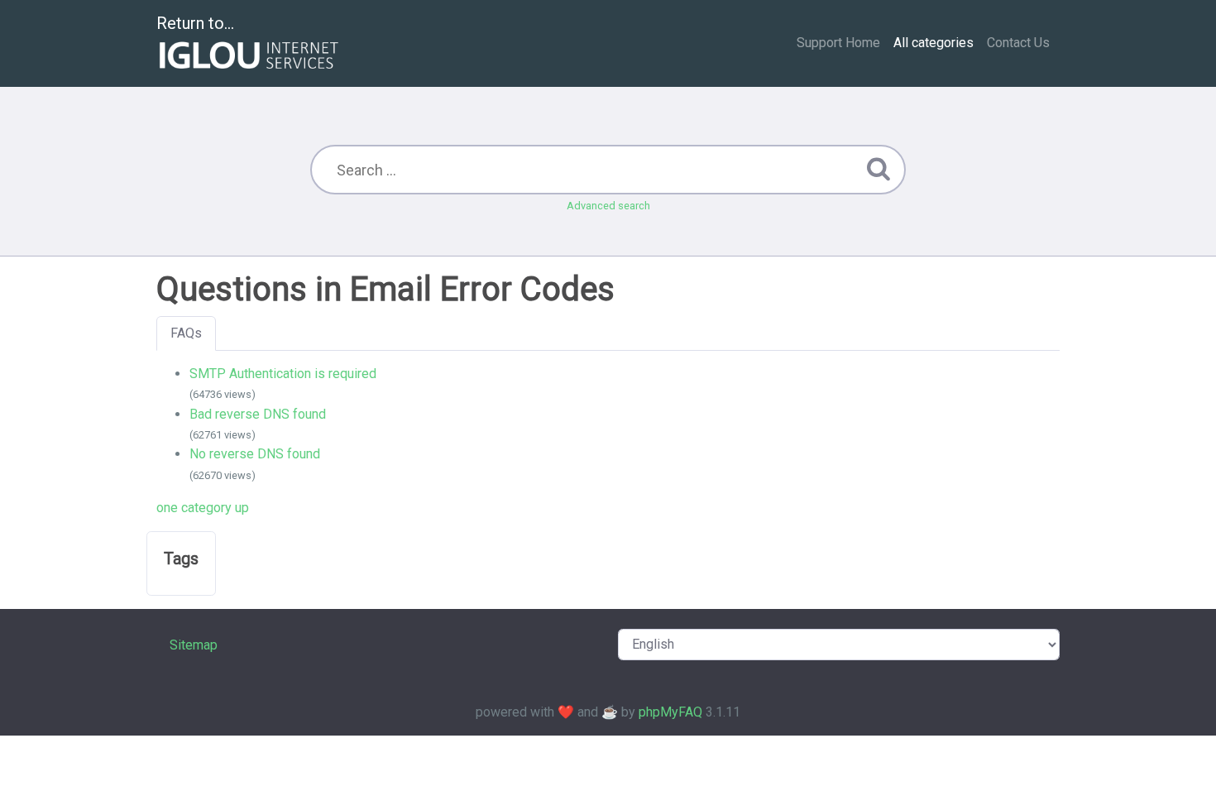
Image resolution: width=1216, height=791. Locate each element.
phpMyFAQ (670, 712)
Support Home (838, 42)
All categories (933, 42)
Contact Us (1018, 42)
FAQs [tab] (186, 333)
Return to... (195, 23)
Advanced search (608, 205)
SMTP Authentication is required (282, 373)
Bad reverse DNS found (257, 414)
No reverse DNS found (254, 454)
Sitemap (194, 645)
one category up (202, 507)
